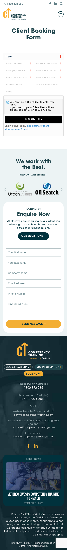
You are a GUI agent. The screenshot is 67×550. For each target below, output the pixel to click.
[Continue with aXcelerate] (33, 119)
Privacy (28, 543)
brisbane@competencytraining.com (34, 427)
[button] (5, 189)
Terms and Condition (44, 543)
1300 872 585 (33, 388)
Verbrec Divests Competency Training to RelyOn (33, 496)
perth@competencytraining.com (33, 415)
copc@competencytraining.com (33, 437)
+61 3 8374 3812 (33, 399)
